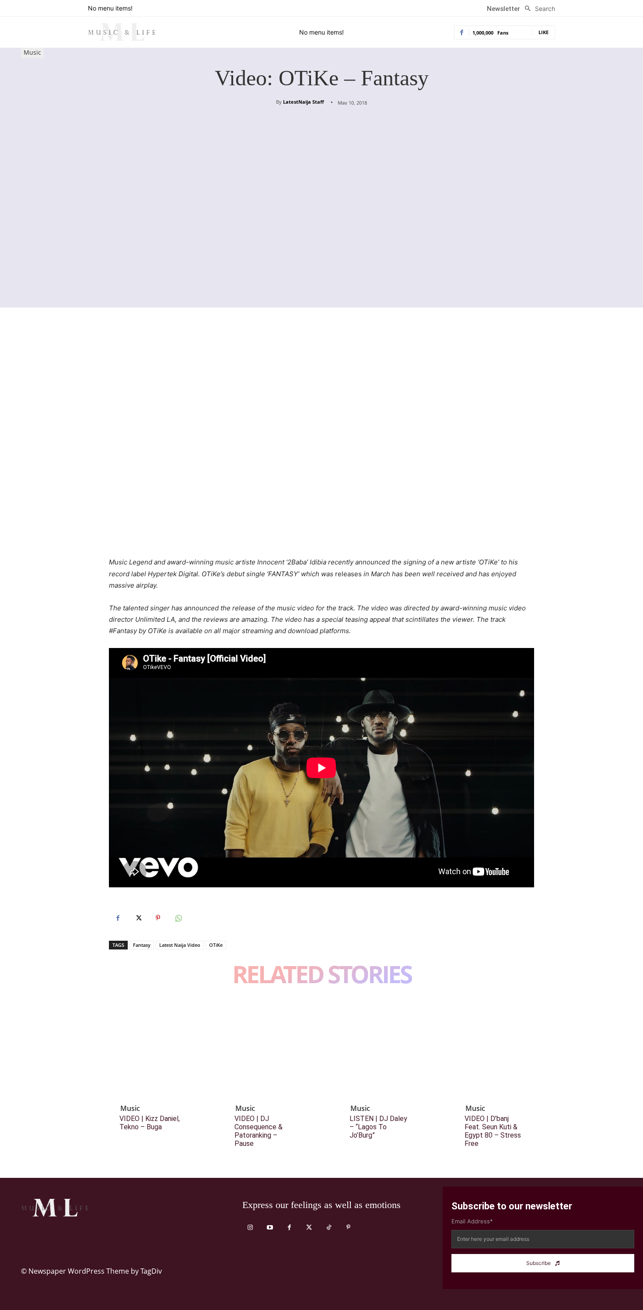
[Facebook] (117, 918)
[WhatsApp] (178, 918)
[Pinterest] (158, 918)
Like (543, 32)
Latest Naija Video (179, 945)
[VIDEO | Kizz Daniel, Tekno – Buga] (157, 1049)
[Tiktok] (328, 1227)
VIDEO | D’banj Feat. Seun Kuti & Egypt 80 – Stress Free (493, 1131)
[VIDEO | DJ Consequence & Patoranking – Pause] (272, 1049)
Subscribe (538, 1263)
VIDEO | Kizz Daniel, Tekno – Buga (149, 1122)
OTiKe (216, 945)
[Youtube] (269, 1227)
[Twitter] (138, 918)
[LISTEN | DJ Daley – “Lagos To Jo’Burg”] (387, 1049)
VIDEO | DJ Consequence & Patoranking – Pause (258, 1131)
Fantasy (141, 945)
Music (32, 52)
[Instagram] (250, 1227)
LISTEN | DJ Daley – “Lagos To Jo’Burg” (378, 1126)
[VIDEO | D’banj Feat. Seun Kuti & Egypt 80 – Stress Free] (502, 1049)
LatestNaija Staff (303, 101)
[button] (537, 8)
